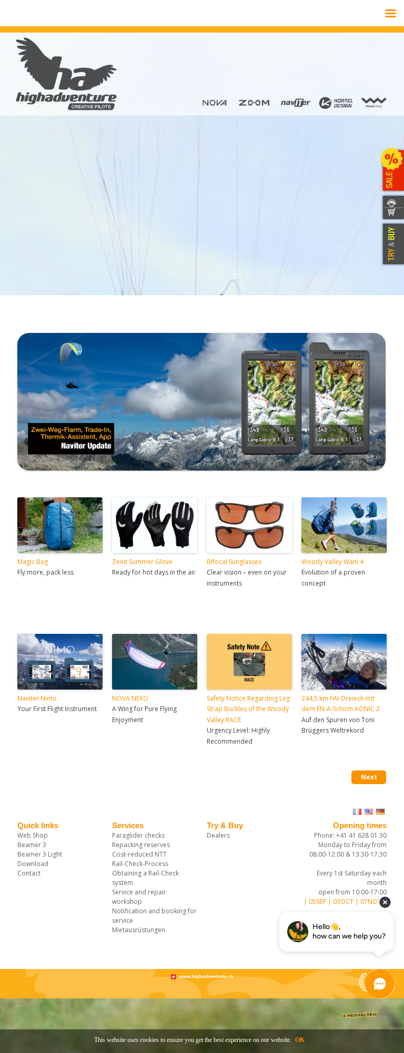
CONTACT (392, 201)
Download (32, 863)
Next (369, 777)
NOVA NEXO (130, 698)
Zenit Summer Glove (142, 561)
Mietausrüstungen (138, 929)
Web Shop (32, 835)
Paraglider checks (138, 835)
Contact (29, 873)
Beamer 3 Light (39, 854)
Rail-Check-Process (140, 863)
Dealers (218, 835)
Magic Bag (32, 561)
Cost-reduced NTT (139, 854)
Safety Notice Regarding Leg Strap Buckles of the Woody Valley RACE (248, 709)
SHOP (392, 214)
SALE (392, 170)
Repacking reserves (141, 844)
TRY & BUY (392, 244)
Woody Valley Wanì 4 (332, 561)
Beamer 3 (31, 844)
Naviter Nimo (37, 698)
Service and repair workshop (139, 897)
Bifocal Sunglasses (234, 561)
